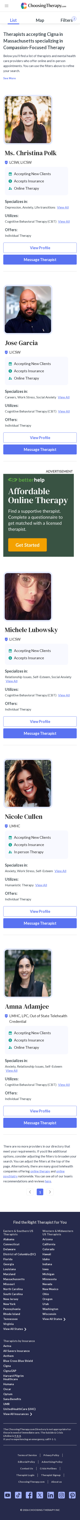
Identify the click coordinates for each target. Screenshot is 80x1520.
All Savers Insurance (16, 1351)
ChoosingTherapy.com (31, 1481)
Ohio (45, 1294)
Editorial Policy (26, 1461)
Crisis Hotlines (48, 1468)
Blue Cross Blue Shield (18, 1361)
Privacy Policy (51, 1455)
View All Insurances (16, 1414)
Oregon (47, 1299)
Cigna (7, 1365)
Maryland (9, 1274)
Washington (50, 1309)
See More (9, 78)
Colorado (48, 1249)
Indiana (47, 1264)
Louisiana (9, 1269)
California (48, 1244)
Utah (45, 1304)
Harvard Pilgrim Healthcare (13, 1377)
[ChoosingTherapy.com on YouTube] (7, 1495)
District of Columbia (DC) (19, 1254)
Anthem (8, 1356)
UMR (6, 1404)
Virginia (8, 1324)
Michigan (48, 1274)
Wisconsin (49, 1314)
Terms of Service (27, 1455)
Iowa (45, 1269)
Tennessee (10, 1319)
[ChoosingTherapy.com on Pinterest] (72, 1495)
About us (56, 1481)
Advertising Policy (52, 1461)
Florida (7, 1259)
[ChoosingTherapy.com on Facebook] (29, 1495)
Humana (8, 1384)
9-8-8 (17, 1435)
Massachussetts (14, 1279)
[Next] (50, 1192)
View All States (13, 1329)
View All (63, 207)
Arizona (47, 1239)
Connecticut (11, 1244)
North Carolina (13, 1289)
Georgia (8, 1264)
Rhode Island (11, 1314)
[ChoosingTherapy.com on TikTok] (18, 1495)
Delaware (9, 1249)
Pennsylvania (11, 1309)
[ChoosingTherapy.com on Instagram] (61, 1495)
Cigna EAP (9, 1370)
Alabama (8, 1239)
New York (9, 1304)
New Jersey (10, 1299)
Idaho (46, 1259)
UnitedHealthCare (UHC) (19, 1409)
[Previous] (29, 1192)
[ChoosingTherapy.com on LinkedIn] (50, 1495)
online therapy (40, 1171)
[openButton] (6, 5)
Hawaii (46, 1254)
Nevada (47, 1284)
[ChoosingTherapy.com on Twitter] (40, 1495)
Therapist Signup (51, 1475)
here (48, 1181)
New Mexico (50, 1289)
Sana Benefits (12, 1399)
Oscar (7, 1389)
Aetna (7, 1346)
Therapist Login (25, 1475)
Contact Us (26, 1468)
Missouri (9, 1284)
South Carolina (13, 1294)
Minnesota (49, 1279)
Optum (7, 1394)
